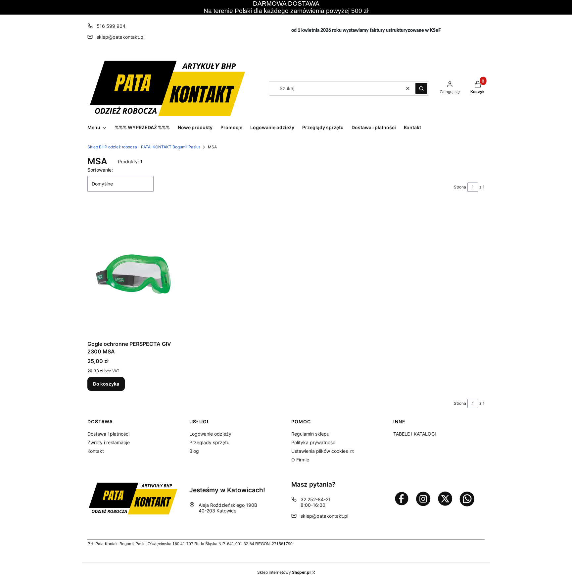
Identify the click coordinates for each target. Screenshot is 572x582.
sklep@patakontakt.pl (120, 37)
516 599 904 (111, 26)
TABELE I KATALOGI (414, 434)
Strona (460, 187)
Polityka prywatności (313, 442)
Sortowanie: (100, 170)
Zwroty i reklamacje (108, 442)
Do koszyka (106, 384)
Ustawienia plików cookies (320, 451)
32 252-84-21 (316, 499)
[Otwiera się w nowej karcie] (401, 498)
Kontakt (95, 451)
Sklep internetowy (283, 572)
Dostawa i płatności (108, 434)
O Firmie (300, 459)
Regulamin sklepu (310, 434)
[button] (421, 88)
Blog (194, 451)
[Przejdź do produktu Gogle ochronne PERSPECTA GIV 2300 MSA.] (133, 271)
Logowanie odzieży (210, 434)
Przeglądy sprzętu (209, 442)
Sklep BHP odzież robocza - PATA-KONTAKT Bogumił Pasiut (143, 146)
